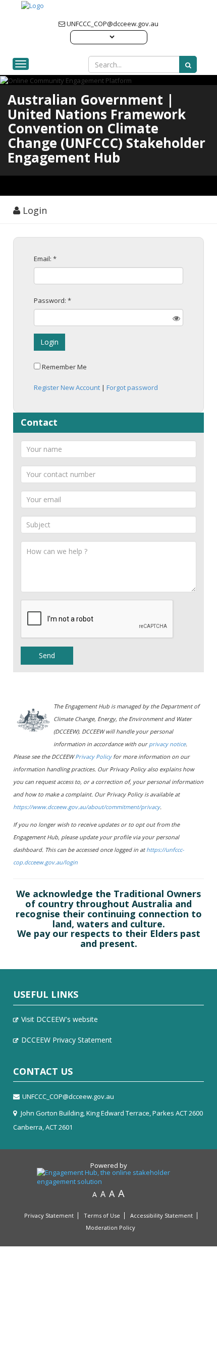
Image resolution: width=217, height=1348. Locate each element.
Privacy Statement (49, 1215)
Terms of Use (102, 1215)
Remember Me (64, 366)
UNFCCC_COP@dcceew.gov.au (111, 23)
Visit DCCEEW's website (59, 1019)
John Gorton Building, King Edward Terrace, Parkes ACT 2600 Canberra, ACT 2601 (108, 1120)
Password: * (52, 300)
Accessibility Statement (161, 1215)
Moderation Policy (110, 1227)
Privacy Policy (93, 756)
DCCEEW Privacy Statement (66, 1040)
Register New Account (67, 387)
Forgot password (132, 387)
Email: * (45, 258)
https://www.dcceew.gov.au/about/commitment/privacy (86, 807)
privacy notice (167, 744)
